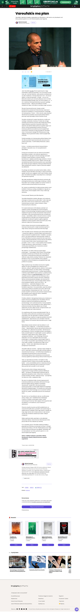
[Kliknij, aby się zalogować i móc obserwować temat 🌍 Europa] (40, 487)
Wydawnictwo (14, 598)
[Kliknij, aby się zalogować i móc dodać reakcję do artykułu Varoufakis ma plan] (31, 72)
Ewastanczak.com (67, 609)
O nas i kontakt (41, 601)
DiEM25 (26, 487)
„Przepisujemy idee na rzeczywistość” (19, 592)
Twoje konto (61, 601)
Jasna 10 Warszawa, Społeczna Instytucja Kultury (21, 603)
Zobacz (16, 544)
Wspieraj (13, 6)
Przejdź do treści (5, 1)
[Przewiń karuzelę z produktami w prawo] (69, 534)
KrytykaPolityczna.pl (15, 596)
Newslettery (41, 598)
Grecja (31, 487)
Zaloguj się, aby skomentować (37, 506)
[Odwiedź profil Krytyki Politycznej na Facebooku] (17, 609)
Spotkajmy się (41, 603)
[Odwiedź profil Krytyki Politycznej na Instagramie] (19, 609)
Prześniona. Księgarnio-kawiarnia (45, 596)
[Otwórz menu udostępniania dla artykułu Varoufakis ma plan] (25, 72)
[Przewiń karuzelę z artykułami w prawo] (69, 565)
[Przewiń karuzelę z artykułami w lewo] (10, 565)
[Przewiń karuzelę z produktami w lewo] (10, 534)
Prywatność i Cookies (63, 598)
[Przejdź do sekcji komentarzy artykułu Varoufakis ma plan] (28, 72)
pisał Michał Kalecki (38, 274)
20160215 (28, 490)
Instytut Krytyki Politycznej (16, 601)
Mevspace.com (57, 609)
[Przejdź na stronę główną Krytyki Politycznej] (19, 586)
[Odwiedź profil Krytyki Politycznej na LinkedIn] (26, 609)
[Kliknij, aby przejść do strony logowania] (72, 6)
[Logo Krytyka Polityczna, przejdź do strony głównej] (40, 6)
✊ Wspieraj (61, 603)
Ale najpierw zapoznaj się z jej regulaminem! (40, 502)
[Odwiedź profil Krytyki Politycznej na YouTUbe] (24, 609)
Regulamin (61, 596)
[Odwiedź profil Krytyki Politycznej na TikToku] (21, 609)
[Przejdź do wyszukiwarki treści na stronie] (6, 6)
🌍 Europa (37, 487)
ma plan (32, 91)
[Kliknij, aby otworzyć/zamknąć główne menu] (2, 6)
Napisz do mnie (26, 478)
